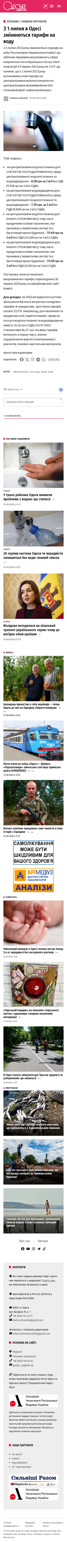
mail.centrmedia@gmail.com (28, 1320)
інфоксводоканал (20, 371)
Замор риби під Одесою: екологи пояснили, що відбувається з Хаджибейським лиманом (33, 1126)
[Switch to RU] (59, 6)
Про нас (24, 1241)
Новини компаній (19, 98)
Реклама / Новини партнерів (27, 21)
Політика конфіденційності (11, 1524)
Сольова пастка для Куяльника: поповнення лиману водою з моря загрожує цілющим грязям (33, 1222)
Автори (43, 1241)
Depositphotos (19, 1462)
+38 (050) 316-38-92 (23, 1360)
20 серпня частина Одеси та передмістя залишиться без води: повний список (33, 555)
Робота (15, 1458)
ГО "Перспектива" (22, 1466)
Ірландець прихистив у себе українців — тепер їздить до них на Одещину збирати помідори (31, 706)
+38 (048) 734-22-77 (22, 1315)
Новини (6, 491)
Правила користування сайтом (53, 1524)
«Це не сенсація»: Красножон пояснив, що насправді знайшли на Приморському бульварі (32, 1173)
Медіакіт (17, 1351)
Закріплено (45, 6)
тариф (43, 371)
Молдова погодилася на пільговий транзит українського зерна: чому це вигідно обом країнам (31, 630)
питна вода (34, 371)
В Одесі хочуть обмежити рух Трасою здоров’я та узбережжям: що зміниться (33, 1076)
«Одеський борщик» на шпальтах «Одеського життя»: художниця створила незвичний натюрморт (31, 1014)
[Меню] (52, 6)
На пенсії (17, 1454)
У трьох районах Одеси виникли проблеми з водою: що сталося (27, 497)
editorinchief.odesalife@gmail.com (31, 1333)
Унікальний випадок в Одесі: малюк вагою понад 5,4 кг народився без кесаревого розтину (33, 950)
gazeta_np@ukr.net (23, 1365)
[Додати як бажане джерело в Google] (53, 360)
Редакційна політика (30, 1524)
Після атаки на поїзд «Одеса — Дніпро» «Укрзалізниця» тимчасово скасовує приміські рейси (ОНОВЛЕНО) (31, 767)
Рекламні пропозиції (24, 1356)
